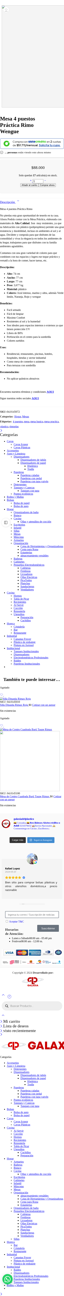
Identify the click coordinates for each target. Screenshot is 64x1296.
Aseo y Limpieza (16, 453)
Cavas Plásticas (22, 447)
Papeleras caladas (29, 475)
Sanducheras (27, 586)
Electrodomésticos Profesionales (31, 657)
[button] (7, 1279)
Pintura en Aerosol (24, 645)
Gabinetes (19, 561)
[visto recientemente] (9, 997)
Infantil (17, 527)
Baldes (17, 660)
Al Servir (19, 605)
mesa (26, 421)
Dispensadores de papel (33, 462)
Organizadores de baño (26, 512)
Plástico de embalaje (24, 642)
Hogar (17, 416)
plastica (4, 426)
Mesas (25, 416)
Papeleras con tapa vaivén (34, 481)
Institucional (13, 648)
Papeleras (19, 472)
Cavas (10, 441)
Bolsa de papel (22, 503)
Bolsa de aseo (21, 506)
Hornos (18, 595)
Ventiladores (27, 589)
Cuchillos (25, 620)
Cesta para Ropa (29, 549)
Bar (16, 629)
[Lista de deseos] (6, 10)
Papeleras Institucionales (27, 663)
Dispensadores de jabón (33, 459)
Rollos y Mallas (15, 496)
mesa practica (51, 421)
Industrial (12, 635)
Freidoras (25, 571)
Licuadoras (26, 574)
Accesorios (13, 450)
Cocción (18, 608)
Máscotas (19, 537)
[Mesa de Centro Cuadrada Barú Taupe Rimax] (32, 760)
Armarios (19, 540)
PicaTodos (26, 580)
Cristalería (19, 626)
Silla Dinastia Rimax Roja (14, 704)
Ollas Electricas (28, 577)
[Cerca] (1, 430)
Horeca (11, 623)
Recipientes (20, 601)
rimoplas (14, 426)
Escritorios (19, 524)
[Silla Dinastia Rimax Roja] (32, 698)
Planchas (25, 583)
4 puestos (18, 421)
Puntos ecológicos (23, 493)
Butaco (17, 515)
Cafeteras (25, 567)
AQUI (35, 398)
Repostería (19, 611)
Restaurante (20, 632)
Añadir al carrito (29, 185)
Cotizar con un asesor (43, 704)
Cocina (17, 518)
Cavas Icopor (21, 444)
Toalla (30, 469)
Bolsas (10, 499)
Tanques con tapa (29, 490)
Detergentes (20, 484)
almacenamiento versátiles (34, 555)
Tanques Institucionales (26, 651)
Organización (21, 543)
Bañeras (18, 558)
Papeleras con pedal (31, 478)
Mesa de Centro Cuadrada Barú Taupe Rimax (25, 796)
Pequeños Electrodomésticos (29, 564)
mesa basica (36, 421)
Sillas (16, 530)
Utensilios (19, 614)
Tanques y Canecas (24, 487)
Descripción (8, 202)
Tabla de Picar (21, 598)
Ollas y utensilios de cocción (35, 521)
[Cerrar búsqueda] (3, 1017)
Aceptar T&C (16, 921)
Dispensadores (21, 456)
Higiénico (32, 466)
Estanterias (26, 552)
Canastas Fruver (22, 639)
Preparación (26, 617)
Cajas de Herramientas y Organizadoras (41, 546)
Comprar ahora (47, 185)
